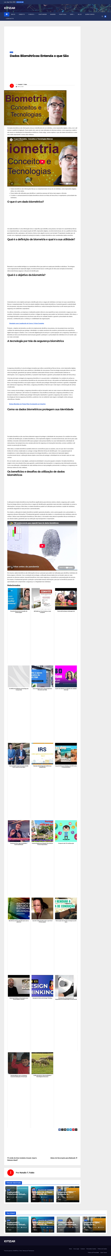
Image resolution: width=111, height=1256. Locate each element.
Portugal (62, 14)
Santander (43, 14)
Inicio (13, 14)
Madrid (53, 14)
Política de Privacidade (93, 1252)
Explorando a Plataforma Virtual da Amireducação (16, 1194)
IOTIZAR (9, 8)
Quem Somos (90, 14)
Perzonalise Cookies (91, 1248)
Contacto (10, 18)
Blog (80, 14)
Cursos (31, 14)
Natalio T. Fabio (22, 84)
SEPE (72, 14)
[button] (102, 16)
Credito (22, 14)
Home (70, 1248)
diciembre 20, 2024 (14, 1227)
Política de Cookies (102, 1248)
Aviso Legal (76, 1248)
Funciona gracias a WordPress (11, 1250)
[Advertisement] (42, 37)
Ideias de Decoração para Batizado (63, 1158)
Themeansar (31, 1250)
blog (11, 52)
